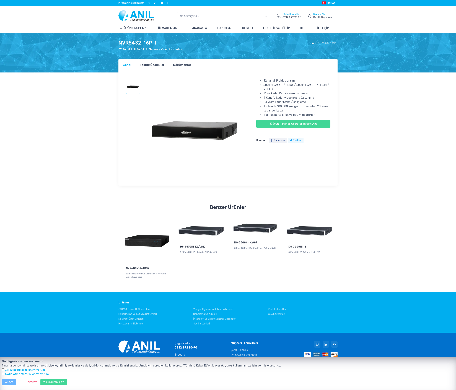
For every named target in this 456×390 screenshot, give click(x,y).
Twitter (297, 140)
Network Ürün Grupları (131, 318)
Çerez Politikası (239, 350)
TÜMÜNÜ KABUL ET (53, 382)
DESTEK (247, 28)
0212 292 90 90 (186, 347)
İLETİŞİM (323, 28)
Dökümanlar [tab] (182, 65)
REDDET (32, 382)
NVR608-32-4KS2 (137, 268)
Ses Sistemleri (201, 323)
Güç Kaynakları (276, 314)
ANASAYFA (199, 28)
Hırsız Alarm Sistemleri (131, 323)
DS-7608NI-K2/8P (246, 242)
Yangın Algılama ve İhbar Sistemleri (213, 309)
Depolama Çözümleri (205, 314)
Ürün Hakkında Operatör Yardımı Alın (294, 123)
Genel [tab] (127, 65)
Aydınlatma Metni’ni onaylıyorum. (27, 374)
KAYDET (9, 382)
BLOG (303, 28)
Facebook (279, 140)
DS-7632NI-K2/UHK (192, 246)
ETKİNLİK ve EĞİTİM (276, 28)
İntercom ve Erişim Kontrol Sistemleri (214, 318)
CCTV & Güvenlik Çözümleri (134, 309)
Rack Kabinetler (277, 309)
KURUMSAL (224, 28)
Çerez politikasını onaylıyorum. (25, 369)
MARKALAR (169, 28)
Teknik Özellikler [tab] (152, 65)
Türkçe (332, 2)
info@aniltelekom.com (131, 2)
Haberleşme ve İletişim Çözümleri (137, 314)
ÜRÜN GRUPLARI (135, 28)
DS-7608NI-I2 (297, 246)
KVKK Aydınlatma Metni (244, 354)
